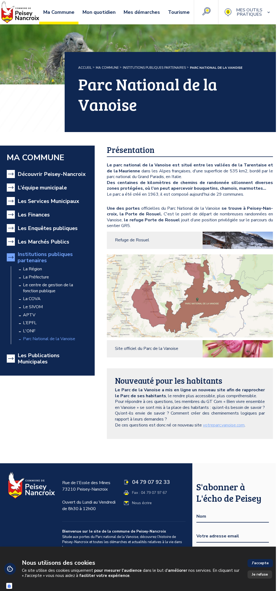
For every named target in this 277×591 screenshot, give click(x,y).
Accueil (85, 67)
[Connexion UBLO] (9, 586)
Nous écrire (142, 503)
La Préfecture (36, 277)
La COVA (32, 299)
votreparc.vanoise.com (224, 425)
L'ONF (29, 331)
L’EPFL (30, 323)
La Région (32, 269)
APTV (29, 315)
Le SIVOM (33, 307)
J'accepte (260, 563)
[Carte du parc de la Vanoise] (190, 295)
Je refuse (260, 574)
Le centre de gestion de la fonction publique (48, 288)
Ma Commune (107, 67)
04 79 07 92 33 (151, 482)
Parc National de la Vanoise (49, 339)
